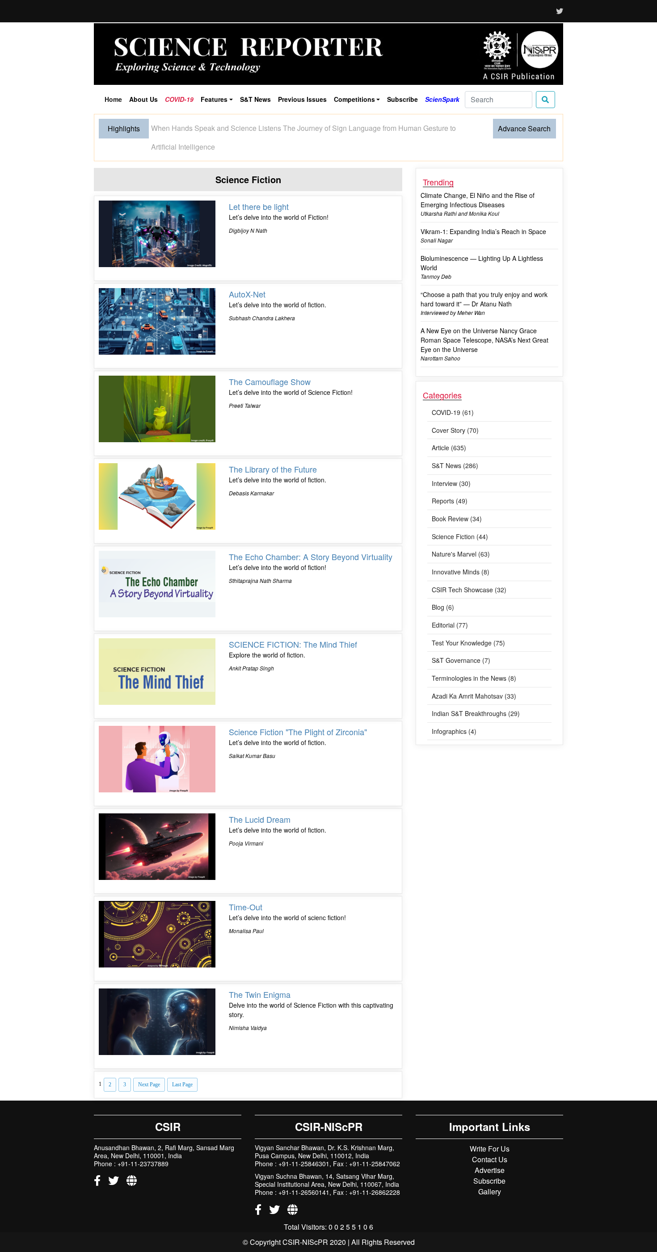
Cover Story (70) (455, 412)
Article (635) (449, 429)
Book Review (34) (457, 500)
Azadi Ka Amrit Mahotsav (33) (474, 678)
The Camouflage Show (270, 363)
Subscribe (402, 99)
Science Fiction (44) (460, 518)
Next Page (149, 1067)
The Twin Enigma (260, 976)
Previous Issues (302, 99)
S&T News (255, 99)
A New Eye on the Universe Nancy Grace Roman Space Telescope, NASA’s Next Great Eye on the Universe (484, 322)
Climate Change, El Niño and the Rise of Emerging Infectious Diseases (478, 182)
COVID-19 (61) (453, 394)
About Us (143, 99)
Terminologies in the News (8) (474, 660)
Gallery (489, 1173)
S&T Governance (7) (461, 642)
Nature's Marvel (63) (461, 536)
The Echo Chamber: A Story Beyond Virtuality (310, 538)
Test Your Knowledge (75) (468, 624)
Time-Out (245, 889)
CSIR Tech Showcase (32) (469, 571)
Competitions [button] (354, 99)
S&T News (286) (455, 447)
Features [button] (214, 99)
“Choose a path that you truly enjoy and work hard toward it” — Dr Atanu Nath (484, 281)
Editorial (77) (450, 607)
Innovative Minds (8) (460, 553)
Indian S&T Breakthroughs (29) (476, 695)
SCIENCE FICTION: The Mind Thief (293, 626)
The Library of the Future (273, 451)
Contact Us (489, 1141)
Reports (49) (449, 482)
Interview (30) (451, 465)
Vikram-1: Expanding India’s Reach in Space (483, 213)
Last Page (182, 1067)
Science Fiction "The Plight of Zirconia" (298, 714)
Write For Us (490, 1131)
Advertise (490, 1152)
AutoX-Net (247, 276)
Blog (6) (443, 589)
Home (115, 100)
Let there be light (259, 188)
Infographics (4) (454, 713)
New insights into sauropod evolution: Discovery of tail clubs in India (258, 128)
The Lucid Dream (260, 801)
